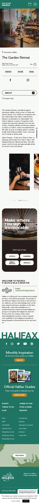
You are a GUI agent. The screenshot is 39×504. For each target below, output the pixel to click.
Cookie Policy (23, 435)
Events (5, 403)
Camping (26, 256)
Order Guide (19, 395)
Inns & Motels (12, 262)
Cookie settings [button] (15, 501)
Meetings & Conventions (26, 425)
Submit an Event (6, 428)
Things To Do (8, 407)
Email (31, 71)
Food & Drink (4, 10)
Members (21, 421)
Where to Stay (26, 403)
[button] (12, 200)
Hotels (12, 256)
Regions (23, 410)
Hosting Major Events (8, 439)
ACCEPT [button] (25, 501)
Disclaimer (22, 432)
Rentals (27, 263)
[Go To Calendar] (29, 4)
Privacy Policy (23, 428)
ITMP (3, 421)
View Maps (19, 455)
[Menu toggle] (35, 4)
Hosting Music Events (8, 432)
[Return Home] (6, 4)
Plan (4, 410)
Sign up (20, 360)
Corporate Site (23, 418)
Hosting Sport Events (8, 435)
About (3, 418)
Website (8, 71)
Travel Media (5, 425)
